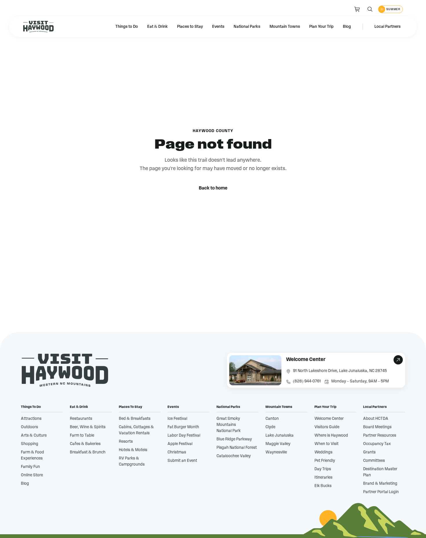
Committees (374, 461)
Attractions (31, 419)
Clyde (270, 427)
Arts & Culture (34, 435)
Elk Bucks (323, 486)
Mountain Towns (285, 27)
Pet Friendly (324, 461)
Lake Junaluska (279, 435)
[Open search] (370, 9)
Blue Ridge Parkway (234, 439)
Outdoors (29, 427)
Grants (369, 452)
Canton (272, 419)
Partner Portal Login (381, 492)
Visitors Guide (326, 427)
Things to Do (126, 27)
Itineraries (323, 477)
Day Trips (322, 469)
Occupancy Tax (377, 444)
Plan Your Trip (321, 27)
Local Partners (387, 27)
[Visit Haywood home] (38, 26)
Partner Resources (379, 435)
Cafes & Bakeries (85, 444)
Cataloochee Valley (233, 456)
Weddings (323, 452)
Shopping (29, 444)
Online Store (32, 475)
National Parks (247, 27)
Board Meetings (377, 427)
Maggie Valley (277, 444)
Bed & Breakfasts (134, 419)
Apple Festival (180, 444)
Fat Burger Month (183, 427)
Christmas (177, 452)
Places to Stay (190, 27)
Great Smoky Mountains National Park (228, 425)
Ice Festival (177, 419)
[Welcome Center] (316, 370)
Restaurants (81, 419)
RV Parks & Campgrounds (132, 461)
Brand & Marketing (380, 484)
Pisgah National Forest (236, 448)
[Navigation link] (357, 9)
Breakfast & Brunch (87, 452)
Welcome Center (329, 419)
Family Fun (30, 467)
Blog (347, 27)
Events (218, 27)
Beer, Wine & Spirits (87, 427)
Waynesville (276, 452)
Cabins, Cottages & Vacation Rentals (136, 430)
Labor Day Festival (184, 435)
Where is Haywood (331, 435)
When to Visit (326, 444)
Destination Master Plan (380, 472)
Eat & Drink (157, 27)
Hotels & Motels (133, 450)
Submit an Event (182, 461)
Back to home (213, 188)
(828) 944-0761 (307, 381)
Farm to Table (82, 435)
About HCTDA (375, 419)
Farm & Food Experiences (32, 455)
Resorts (126, 441)
